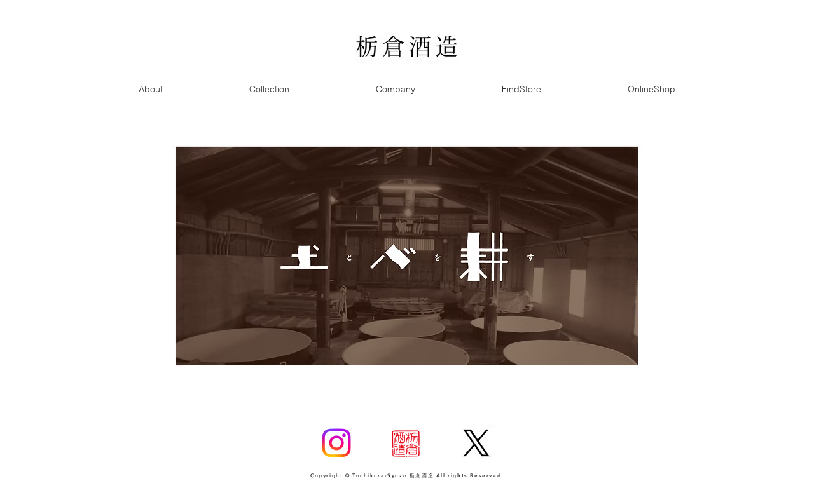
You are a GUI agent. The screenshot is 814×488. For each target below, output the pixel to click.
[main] (407, 256)
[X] (476, 443)
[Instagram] (336, 443)
